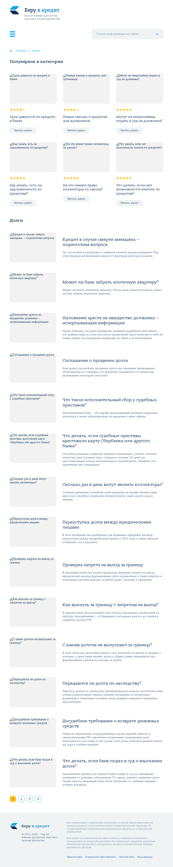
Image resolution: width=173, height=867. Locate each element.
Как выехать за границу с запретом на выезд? (110, 604)
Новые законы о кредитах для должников (85, 119)
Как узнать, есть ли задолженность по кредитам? (26, 189)
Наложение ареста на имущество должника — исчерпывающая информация (110, 320)
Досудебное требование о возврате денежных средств (110, 723)
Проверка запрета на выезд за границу (102, 564)
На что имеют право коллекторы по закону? (83, 187)
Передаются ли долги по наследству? (101, 683)
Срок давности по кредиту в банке (32, 119)
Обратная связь (74, 856)
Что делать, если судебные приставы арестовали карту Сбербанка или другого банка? (106, 440)
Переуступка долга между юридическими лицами (106, 525)
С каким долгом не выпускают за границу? (107, 644)
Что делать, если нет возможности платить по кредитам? (138, 189)
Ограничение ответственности (100, 856)
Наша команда (144, 856)
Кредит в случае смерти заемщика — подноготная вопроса (101, 242)
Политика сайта (126, 856)
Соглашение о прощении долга (95, 360)
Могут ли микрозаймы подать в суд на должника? (139, 119)
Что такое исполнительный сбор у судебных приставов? (109, 402)
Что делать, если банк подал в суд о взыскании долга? (112, 763)
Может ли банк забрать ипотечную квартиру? (110, 282)
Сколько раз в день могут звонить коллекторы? (112, 484)
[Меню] (12, 34)
